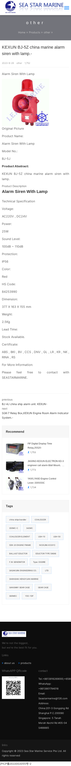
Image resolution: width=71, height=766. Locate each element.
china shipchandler (17, 519)
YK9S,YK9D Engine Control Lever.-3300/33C (42, 480)
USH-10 (41, 536)
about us (9, 662)
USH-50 (56, 536)
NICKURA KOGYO (47, 545)
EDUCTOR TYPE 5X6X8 (46, 553)
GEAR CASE (43, 587)
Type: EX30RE (39, 562)
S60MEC (13, 596)
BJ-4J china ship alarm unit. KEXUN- (24, 404)
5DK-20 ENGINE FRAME (20, 545)
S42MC (29, 528)
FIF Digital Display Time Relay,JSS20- (40, 445)
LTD (46, 570)
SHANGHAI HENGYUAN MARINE (23, 579)
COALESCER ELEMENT (19, 536)
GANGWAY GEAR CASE (19, 587)
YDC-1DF (29, 596)
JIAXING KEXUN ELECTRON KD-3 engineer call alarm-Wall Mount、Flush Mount (46, 463)
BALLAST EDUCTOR (18, 553)
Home (21, 32)
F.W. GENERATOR (17, 562)
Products (34, 32)
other (47, 32)
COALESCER (40, 519)
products (26, 662)
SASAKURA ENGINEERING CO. (23, 570)
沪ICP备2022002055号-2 (15, 763)
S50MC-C (13, 528)
